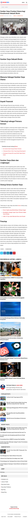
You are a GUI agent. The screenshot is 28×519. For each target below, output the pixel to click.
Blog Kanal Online (5, 484)
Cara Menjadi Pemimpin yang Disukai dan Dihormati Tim (13, 432)
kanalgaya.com (4, 479)
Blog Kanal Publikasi (6, 487)
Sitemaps (25, 516)
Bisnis (6, 7)
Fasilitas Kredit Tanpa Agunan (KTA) (15, 397)
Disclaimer (10, 516)
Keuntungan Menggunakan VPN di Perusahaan (17, 407)
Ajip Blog (3, 489)
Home (3, 7)
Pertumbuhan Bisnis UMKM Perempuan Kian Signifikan (12, 439)
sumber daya (8, 249)
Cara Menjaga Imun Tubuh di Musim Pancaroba (11, 455)
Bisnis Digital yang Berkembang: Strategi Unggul (14, 210)
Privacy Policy (18, 516)
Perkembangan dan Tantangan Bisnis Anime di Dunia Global (13, 461)
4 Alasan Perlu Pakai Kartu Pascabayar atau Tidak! (11, 458)
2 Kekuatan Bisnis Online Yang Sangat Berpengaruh (14, 151)
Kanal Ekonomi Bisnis (15, 514)
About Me (3, 516)
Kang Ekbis (6, 15)
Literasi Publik (4, 481)
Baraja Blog (4, 492)
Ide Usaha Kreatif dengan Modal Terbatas (12, 148)
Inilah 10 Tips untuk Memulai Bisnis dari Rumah (14, 216)
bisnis (19, 205)
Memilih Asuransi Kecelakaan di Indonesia (16, 418)
